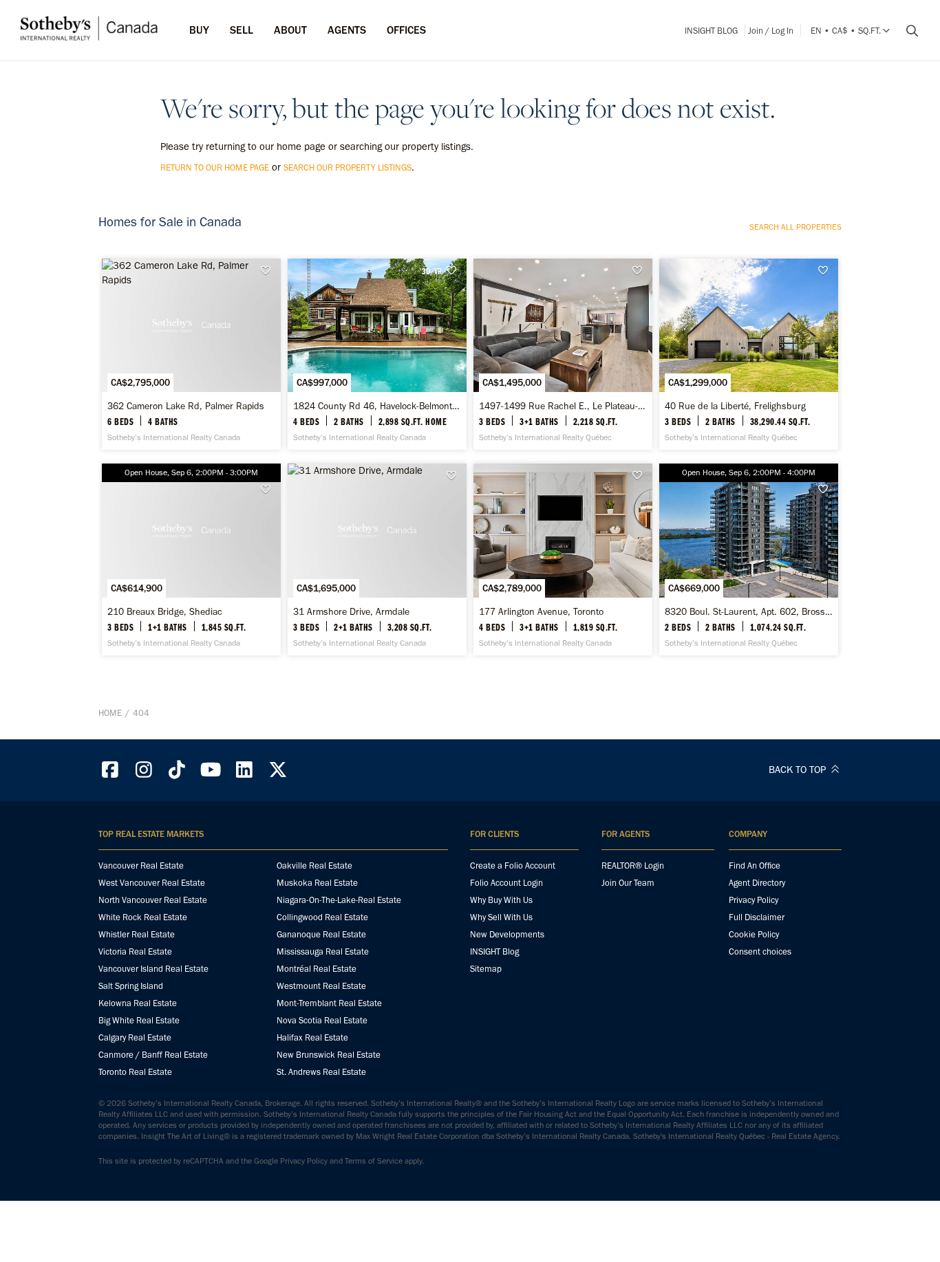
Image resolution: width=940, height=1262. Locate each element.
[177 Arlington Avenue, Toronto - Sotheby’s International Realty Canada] (562, 559)
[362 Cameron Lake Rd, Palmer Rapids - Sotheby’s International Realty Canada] (191, 354)
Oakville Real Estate (314, 865)
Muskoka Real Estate (317, 883)
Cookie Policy (754, 934)
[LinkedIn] (244, 770)
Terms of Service (374, 1161)
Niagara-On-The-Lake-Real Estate (339, 900)
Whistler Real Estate (136, 934)
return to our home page (214, 167)
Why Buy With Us (501, 900)
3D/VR (432, 270)
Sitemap (486, 969)
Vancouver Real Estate (141, 865)
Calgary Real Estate (134, 1037)
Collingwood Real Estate (322, 917)
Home (110, 713)
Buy (199, 29)
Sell (241, 29)
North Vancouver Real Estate (152, 900)
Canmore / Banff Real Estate (153, 1054)
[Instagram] (144, 770)
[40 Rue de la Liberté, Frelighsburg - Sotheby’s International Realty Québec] (748, 354)
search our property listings (348, 167)
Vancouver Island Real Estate (153, 969)
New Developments (507, 934)
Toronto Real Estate (135, 1072)
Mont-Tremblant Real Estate (329, 1003)
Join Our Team (627, 883)
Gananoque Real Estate (321, 934)
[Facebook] (110, 770)
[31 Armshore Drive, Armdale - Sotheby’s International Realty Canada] (377, 559)
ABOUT (290, 29)
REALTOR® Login (632, 865)
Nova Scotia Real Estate (322, 1020)
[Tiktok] (177, 770)
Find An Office (754, 865)
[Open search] (907, 31)
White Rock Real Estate (142, 917)
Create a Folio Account (512, 865)
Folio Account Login (506, 883)
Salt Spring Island (130, 986)
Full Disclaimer (756, 917)
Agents (347, 29)
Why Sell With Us (501, 917)
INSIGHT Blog (711, 30)
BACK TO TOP (799, 769)
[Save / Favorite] (269, 270)
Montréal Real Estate (316, 969)
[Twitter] (278, 770)
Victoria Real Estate (135, 951)
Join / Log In (770, 30)
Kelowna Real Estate (137, 1003)
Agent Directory (757, 883)
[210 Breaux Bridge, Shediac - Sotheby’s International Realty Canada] (191, 559)
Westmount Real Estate (321, 986)
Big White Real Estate (139, 1020)
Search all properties (795, 227)
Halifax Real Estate (312, 1037)
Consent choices (760, 951)
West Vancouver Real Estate (151, 883)
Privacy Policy (753, 900)
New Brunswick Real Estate (329, 1054)
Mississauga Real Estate (323, 951)
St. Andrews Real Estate (321, 1072)
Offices (406, 29)
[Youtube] (210, 770)
